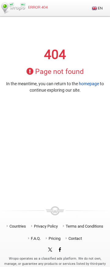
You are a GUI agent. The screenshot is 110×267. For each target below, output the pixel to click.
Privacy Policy (46, 226)
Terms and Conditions (84, 226)
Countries (17, 226)
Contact (75, 238)
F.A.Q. (36, 238)
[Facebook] (59, 250)
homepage (89, 83)
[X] (50, 250)
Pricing (55, 238)
